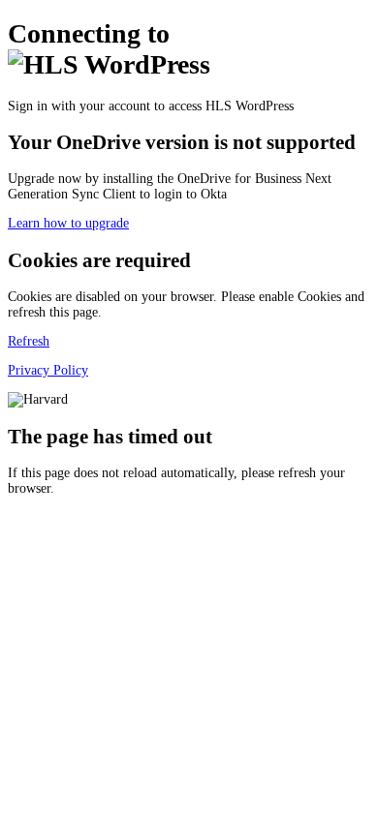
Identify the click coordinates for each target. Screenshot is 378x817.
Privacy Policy (48, 370)
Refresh (28, 341)
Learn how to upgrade (68, 223)
